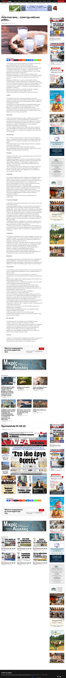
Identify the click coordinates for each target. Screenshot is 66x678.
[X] (16, 60)
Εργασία (20, 3)
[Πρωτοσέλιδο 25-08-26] (8, 557)
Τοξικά (48, 3)
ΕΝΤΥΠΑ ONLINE (61, 1)
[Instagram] (12, 60)
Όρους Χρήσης (29, 513)
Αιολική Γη (15, 3)
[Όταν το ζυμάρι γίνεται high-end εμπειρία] (40, 381)
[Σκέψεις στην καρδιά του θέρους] (24, 381)
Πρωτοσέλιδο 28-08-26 (55, 38)
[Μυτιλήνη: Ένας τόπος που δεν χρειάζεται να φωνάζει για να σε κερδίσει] (24, 403)
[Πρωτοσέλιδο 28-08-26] (57, 27)
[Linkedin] (27, 60)
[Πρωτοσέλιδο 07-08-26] (40, 557)
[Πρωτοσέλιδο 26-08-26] (40, 542)
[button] (54, 1)
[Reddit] (24, 60)
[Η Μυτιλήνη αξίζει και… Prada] (40, 403)
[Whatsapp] (35, 60)
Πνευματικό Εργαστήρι (31, 3)
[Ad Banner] (24, 364)
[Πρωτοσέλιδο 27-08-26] (24, 542)
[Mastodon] (31, 60)
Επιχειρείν (10, 3)
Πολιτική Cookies (13, 674)
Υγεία (52, 3)
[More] (39, 60)
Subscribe (41, 348)
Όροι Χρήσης (7, 674)
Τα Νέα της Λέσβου (6, 672)
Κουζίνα (24, 3)
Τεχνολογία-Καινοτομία (41, 3)
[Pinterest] (20, 60)
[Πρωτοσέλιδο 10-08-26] (24, 557)
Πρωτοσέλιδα (52, 37)
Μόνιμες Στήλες (4, 3)
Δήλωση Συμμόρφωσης (27, 674)
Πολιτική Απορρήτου (39, 351)
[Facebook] (8, 60)
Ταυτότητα (3, 674)
